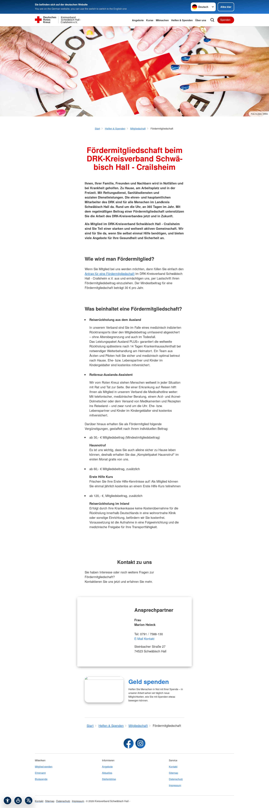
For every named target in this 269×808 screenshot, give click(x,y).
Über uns (200, 20)
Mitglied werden (43, 766)
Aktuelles (107, 773)
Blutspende (41, 779)
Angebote (138, 20)
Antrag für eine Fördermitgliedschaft (109, 273)
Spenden (225, 20)
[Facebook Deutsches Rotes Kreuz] (129, 743)
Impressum (175, 785)
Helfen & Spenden (182, 20)
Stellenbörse (109, 779)
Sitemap (173, 773)
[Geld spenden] (104, 689)
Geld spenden (148, 681)
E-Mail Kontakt (144, 638)
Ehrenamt (40, 773)
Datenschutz (176, 779)
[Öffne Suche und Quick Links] (212, 19)
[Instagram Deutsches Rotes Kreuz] (140, 743)
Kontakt (173, 766)
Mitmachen (162, 20)
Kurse (149, 20)
